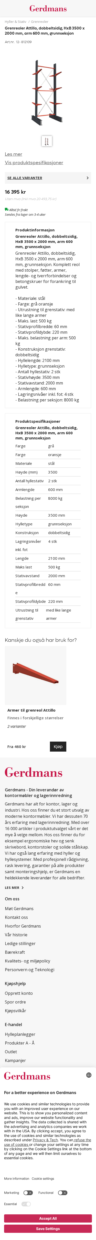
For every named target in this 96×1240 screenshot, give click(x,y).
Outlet (11, 1052)
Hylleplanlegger (20, 1034)
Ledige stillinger (20, 943)
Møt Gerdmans (19, 908)
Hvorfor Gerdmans (23, 926)
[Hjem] (48, 8)
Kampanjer (15, 1060)
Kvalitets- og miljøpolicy (27, 961)
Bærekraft (15, 952)
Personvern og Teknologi (29, 969)
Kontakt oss (16, 917)
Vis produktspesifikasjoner (34, 163)
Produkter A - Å (19, 1043)
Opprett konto (19, 993)
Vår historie (16, 935)
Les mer (13, 154)
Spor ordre (15, 1002)
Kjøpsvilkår (15, 1010)
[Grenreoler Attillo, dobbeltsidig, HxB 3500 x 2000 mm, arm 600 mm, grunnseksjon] (48, 89)
